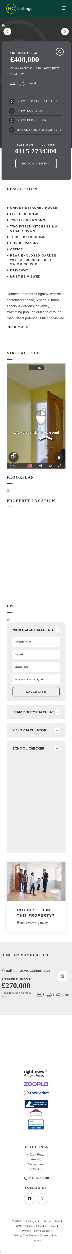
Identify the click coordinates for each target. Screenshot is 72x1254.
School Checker (28, 748)
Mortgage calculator (34, 630)
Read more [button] (18, 326)
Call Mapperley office (36, 149)
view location (30, 110)
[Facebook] (29, 1199)
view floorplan (31, 120)
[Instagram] (42, 1199)
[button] (65, 31)
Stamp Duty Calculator (35, 712)
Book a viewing (36, 163)
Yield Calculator (29, 730)
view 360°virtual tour (37, 101)
